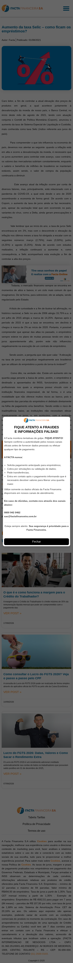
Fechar (36, 541)
